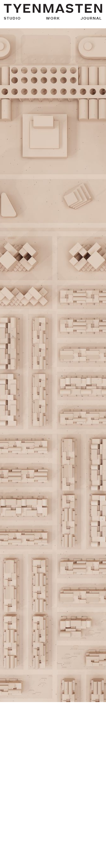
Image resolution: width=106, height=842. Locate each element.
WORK (53, 18)
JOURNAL (91, 18)
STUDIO (12, 18)
